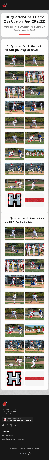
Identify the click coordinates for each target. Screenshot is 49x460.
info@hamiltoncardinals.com (13, 439)
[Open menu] (12, 5)
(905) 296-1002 (7, 436)
